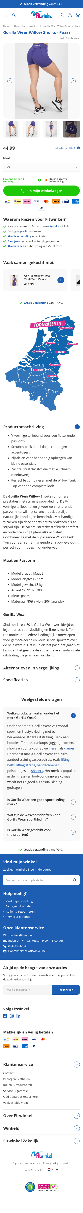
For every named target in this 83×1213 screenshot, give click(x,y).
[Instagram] (12, 1016)
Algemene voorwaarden (26, 1163)
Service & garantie (18, 917)
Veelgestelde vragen (16, 1103)
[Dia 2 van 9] (31, 129)
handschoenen (48, 765)
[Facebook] (5, 1016)
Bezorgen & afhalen (19, 906)
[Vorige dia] (9, 80)
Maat (6, 158)
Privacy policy (50, 1163)
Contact (8, 1073)
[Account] (70, 15)
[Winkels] (62, 15)
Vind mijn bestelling (19, 901)
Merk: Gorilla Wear (69, 38)
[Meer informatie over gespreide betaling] (78, 147)
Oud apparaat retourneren (21, 1097)
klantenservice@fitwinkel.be (27, 951)
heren (53, 748)
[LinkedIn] (18, 1016)
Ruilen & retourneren (20, 911)
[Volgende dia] (73, 80)
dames (69, 748)
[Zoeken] (13, 15)
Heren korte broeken (26, 26)
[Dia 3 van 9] (51, 129)
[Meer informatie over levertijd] (39, 180)
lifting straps (25, 765)
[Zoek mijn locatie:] (55, 15)
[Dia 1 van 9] (11, 129)
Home (6, 26)
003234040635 (17, 946)
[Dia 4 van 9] (71, 129)
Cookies (65, 1163)
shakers (37, 771)
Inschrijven (66, 989)
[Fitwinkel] (41, 1155)
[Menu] (5, 15)
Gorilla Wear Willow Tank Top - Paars (37, 277)
